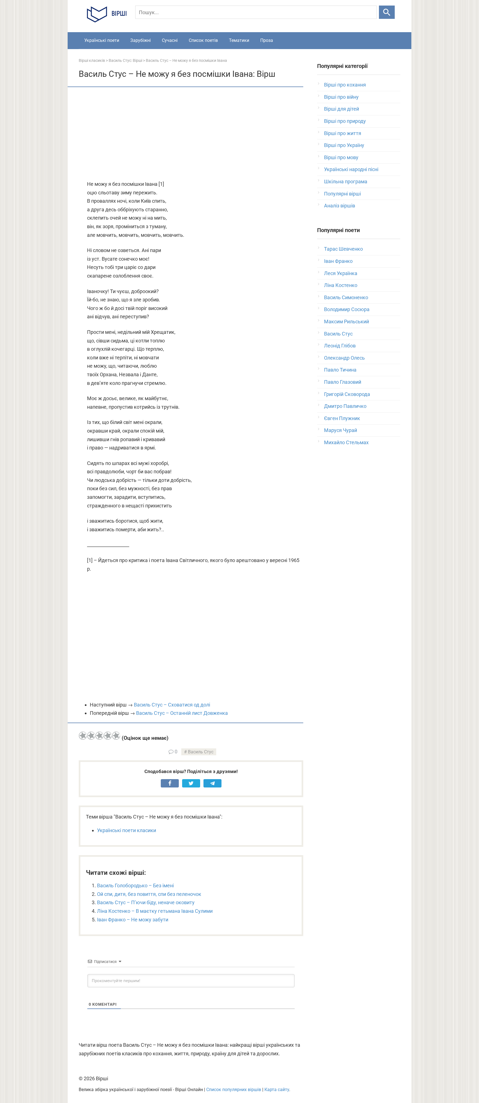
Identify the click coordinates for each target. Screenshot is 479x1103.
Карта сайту (276, 1089)
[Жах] (83, 735)
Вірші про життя (342, 133)
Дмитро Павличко (345, 406)
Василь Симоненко (346, 297)
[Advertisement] (191, 134)
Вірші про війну (341, 97)
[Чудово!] (116, 735)
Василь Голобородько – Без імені (135, 885)
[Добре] (108, 735)
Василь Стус (200, 751)
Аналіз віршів (339, 206)
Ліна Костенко (340, 285)
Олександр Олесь (344, 358)
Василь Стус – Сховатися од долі (172, 705)
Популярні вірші (342, 194)
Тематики (239, 40)
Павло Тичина (340, 370)
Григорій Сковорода (347, 394)
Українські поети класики (126, 830)
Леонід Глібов (340, 346)
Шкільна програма (345, 181)
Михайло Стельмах (346, 442)
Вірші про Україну (344, 145)
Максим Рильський (346, 321)
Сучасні (170, 40)
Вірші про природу (345, 121)
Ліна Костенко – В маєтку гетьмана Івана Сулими (155, 911)
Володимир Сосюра (347, 309)
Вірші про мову (341, 157)
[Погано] (91, 735)
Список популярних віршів (233, 1089)
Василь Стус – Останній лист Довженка (182, 713)
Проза (266, 40)
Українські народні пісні (351, 169)
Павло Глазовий (342, 382)
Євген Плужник (342, 418)
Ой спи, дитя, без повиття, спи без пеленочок (149, 894)
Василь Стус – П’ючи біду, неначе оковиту (146, 902)
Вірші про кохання (345, 85)
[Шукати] (387, 12)
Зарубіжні (140, 40)
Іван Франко (338, 261)
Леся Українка (340, 273)
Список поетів (203, 40)
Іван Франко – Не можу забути (132, 919)
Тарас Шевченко (343, 249)
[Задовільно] (99, 735)
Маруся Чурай (340, 430)
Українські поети (101, 40)
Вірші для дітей (341, 109)
